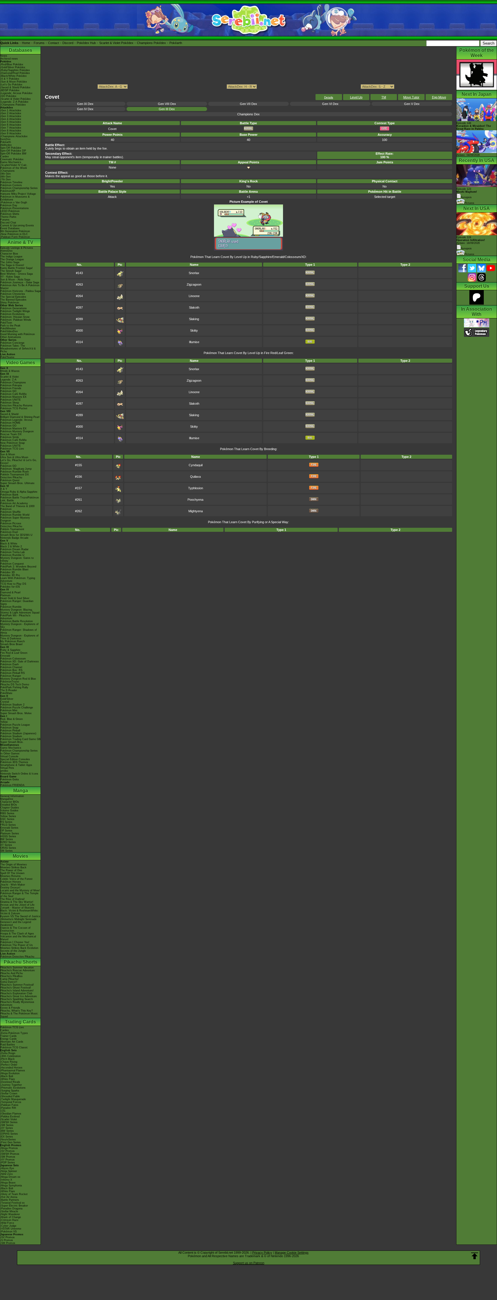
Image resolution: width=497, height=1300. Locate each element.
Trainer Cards (8, 1036)
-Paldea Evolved (10, 1116)
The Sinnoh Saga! (11, 270)
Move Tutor (411, 97)
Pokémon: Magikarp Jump (16, 468)
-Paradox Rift (8, 1107)
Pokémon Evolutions (12, 314)
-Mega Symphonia (11, 1185)
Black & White (8, 543)
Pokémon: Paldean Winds (15, 319)
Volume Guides (9, 810)
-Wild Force (7, 1222)
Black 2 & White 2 (11, 546)
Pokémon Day (8, 205)
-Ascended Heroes (11, 1067)
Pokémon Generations (13, 308)
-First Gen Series (10, 1142)
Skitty (194, 330)
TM (383, 97)
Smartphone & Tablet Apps (16, 765)
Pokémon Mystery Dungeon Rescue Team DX (17, 433)
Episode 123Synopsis (466, 193)
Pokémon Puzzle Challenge (16, 707)
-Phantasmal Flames (12, 1070)
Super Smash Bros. (12, 742)
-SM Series (7, 1125)
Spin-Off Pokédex (10, 147)
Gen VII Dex (248, 104)
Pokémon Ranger (10, 675)
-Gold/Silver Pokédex (12, 67)
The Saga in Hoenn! (12, 265)
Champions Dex (248, 114)
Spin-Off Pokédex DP (13, 150)
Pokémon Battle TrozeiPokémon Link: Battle (19, 499)
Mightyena (195, 511)
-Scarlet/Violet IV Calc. (14, 165)
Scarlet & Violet (9, 376)
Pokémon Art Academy (14, 503)
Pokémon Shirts (9, 214)
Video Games (20, 362)
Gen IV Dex (85, 109)
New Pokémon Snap (12, 442)
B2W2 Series (8, 842)
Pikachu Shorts (20, 961)
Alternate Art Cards (11, 1041)
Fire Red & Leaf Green (13, 652)
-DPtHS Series (9, 1133)
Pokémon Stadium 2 (12, 704)
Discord (67, 43)
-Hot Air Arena (8, 1197)
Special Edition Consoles (15, 759)
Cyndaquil (195, 465)
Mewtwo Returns (10, 876)
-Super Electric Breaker (14, 1205)
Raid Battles (7, 1044)
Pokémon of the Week (13, 168)
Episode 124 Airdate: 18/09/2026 (470, 240)
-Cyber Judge (8, 1225)
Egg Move (439, 97)
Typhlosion (195, 488)
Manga (20, 790)
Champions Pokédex (151, 43)
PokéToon (6, 322)
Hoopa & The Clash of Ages (17, 933)
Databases (20, 50)
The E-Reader (8, 690)
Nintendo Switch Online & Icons (19, 773)
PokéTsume (7, 357)
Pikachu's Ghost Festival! (15, 987)
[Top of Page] (474, 1256)
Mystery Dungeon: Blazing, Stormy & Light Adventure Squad (19, 611)
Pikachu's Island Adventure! (17, 990)
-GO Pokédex (8, 96)
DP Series (6, 830)
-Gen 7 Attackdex (10, 127)
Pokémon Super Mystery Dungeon (15, 519)
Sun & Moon (7, 454)
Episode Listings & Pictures (16, 247)
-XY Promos (7, 1159)
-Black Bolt (6, 1076)
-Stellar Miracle (9, 1211)
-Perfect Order (8, 1064)
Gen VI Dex (330, 104)
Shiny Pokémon (9, 302)
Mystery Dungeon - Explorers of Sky (19, 625)
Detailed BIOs (8, 804)
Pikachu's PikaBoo (11, 976)
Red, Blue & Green (11, 719)
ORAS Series (8, 847)
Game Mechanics (10, 162)
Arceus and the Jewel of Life (17, 904)
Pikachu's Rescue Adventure (17, 970)
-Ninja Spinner (8, 1171)
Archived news (9, 58)
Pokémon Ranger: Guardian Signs (16, 602)
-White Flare (7, 1079)
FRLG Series (8, 824)
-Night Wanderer (10, 1214)
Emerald (5, 655)
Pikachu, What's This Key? (16, 1010)
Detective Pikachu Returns (16, 405)
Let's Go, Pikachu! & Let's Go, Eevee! (18, 461)
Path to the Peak (10, 325)
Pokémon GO (8, 391)
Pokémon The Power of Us (16, 945)
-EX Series (6, 1136)
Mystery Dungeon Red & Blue (18, 678)
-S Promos (6, 1240)
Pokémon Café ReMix (13, 394)
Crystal (4, 701)
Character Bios (9, 253)
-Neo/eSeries (8, 1139)
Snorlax (194, 273)
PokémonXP (7, 191)
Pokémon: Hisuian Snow (15, 317)
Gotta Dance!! (8, 981)
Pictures (469, 203)
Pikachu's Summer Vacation (17, 967)
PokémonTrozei (9, 681)
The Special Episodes (13, 296)
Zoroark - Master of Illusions (17, 907)
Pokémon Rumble (11, 606)
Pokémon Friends (10, 388)
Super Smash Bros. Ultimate (17, 483)
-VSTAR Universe (10, 1228)
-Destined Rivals (10, 1082)
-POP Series (7, 1162)
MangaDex (6, 799)
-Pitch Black (7, 1059)
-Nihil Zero (6, 1174)
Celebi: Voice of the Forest (16, 879)
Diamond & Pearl (10, 592)
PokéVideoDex (9, 331)
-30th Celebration (10, 1056)
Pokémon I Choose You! (14, 942)
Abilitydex (6, 145)
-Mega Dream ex (10, 1176)
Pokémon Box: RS (11, 670)
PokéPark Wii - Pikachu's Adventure (15, 617)
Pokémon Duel (9, 532)
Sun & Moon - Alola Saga (15, 279)
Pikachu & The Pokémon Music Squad (19, 1015)
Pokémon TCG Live (12, 448)
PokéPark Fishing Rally (14, 687)
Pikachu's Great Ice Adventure (18, 996)
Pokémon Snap (9, 727)
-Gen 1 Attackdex (10, 110)
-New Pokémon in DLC (14, 234)
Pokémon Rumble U (12, 555)
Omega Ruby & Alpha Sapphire (18, 491)
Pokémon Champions (13, 382)
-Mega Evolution (10, 1073)
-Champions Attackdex (14, 136)
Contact (53, 43)
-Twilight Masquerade (13, 1099)
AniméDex (6, 250)
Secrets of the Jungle (13, 950)
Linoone (194, 296)
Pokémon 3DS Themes (14, 762)
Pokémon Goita (9, 779)
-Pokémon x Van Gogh (13, 202)
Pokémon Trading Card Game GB (20, 739)
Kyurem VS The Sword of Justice (20, 916)
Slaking (194, 319)
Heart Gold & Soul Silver (14, 598)
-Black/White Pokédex (13, 75)
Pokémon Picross (10, 523)
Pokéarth (175, 43)
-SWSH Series (9, 1122)
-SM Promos (7, 1156)
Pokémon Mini (8, 710)
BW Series (6, 839)
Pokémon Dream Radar (14, 549)
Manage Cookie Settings (292, 1252)
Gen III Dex (167, 109)
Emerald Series (9, 827)
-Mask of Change (10, 1217)
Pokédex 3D (7, 572)
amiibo (4, 770)
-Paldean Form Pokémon (15, 237)
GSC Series (7, 819)
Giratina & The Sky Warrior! (16, 902)
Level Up (356, 97)
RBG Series (7, 813)
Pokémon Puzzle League (15, 724)
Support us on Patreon (248, 1263)
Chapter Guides (9, 807)
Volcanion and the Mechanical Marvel (18, 938)
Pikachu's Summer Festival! (17, 984)
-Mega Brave (8, 1182)
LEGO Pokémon (10, 211)
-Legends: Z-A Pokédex (14, 101)
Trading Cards (20, 1021)
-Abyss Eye (7, 1168)
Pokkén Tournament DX (14, 474)
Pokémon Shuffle (10, 512)
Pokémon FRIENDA (12, 785)
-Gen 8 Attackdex (10, 130)
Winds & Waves (10, 371)
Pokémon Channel (11, 667)
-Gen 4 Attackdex (10, 119)
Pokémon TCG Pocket (13, 408)
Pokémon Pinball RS (12, 673)
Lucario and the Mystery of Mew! (20, 890)
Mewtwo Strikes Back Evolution (19, 948)
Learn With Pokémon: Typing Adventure (17, 579)
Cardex (4, 156)
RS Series (6, 822)
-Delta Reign (7, 1053)
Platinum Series (9, 833)
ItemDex (5, 139)
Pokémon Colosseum (13, 658)
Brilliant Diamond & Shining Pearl (19, 417)
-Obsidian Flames (10, 1113)
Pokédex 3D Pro (10, 575)
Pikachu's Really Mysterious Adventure (17, 1003)
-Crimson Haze (9, 1220)
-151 (2, 1110)
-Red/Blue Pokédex (11, 64)
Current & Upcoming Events (17, 225)
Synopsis (466, 248)
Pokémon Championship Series (19, 188)
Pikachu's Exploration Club (16, 993)
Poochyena (195, 499)
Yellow (4, 721)
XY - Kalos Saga (10, 276)
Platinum (5, 595)
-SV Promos (7, 1151)
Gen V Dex (412, 104)
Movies (20, 856)
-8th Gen (5, 176)
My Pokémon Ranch (12, 641)
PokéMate (6, 693)
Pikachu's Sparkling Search (16, 999)
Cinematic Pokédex (12, 159)
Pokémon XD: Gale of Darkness (19, 661)
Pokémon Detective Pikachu (17, 956)
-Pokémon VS (8, 1231)
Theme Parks (8, 216)
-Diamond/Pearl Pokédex (15, 73)
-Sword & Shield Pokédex (15, 87)
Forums (39, 43)
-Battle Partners (9, 1199)
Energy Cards (8, 1038)
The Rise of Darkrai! (12, 899)
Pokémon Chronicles (12, 293)
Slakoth (194, 307)
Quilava (195, 476)
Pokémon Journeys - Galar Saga (19, 282)
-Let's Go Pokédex (11, 84)
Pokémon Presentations (14, 208)
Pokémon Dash (9, 664)
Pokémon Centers (11, 185)
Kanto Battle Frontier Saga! (16, 268)
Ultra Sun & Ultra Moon (14, 457)
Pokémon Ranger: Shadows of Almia (18, 631)
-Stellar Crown (8, 1093)
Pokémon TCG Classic (14, 1047)
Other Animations (10, 337)
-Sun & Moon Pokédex (13, 81)
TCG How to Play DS (13, 583)
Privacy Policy (262, 1252)
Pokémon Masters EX (13, 396)
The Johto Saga (9, 262)
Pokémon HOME (10, 422)
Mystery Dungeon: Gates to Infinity (17, 559)
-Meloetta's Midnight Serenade (18, 919)
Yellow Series (8, 816)
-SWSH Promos (9, 1153)
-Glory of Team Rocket (14, 1194)
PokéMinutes (8, 328)
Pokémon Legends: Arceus (16, 419)
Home (26, 43)
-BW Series (7, 1130)
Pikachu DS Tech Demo (14, 684)
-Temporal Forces (10, 1102)
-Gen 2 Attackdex (10, 113)
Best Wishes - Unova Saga (16, 273)
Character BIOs (9, 801)
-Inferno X (6, 1179)
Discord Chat (8, 222)
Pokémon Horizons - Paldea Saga (20, 291)
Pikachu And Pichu (11, 973)
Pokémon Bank (9, 494)
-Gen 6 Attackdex (10, 124)
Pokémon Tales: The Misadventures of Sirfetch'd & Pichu (18, 348)
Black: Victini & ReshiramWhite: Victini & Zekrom (19, 912)
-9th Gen (5, 173)
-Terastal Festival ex (12, 1202)
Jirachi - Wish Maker (12, 884)
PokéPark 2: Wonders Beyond (18, 566)
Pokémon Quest (10, 480)
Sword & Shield (9, 414)
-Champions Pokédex (13, 104)
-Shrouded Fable (10, 1096)
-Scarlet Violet (8, 1119)
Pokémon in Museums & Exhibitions (15, 198)
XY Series (6, 845)
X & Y (3, 489)
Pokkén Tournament (12, 529)
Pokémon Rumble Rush (14, 471)
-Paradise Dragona (11, 1208)
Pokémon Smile (9, 437)
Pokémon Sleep (9, 402)
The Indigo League (11, 256)
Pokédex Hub (86, 43)
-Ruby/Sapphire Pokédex (15, 70)
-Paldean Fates (9, 1105)
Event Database (10, 228)
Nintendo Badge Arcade (14, 537)
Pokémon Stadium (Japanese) (18, 733)
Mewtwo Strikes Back (13, 867)
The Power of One (11, 870)
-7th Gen (5, 179)
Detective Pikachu (11, 477)
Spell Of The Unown (12, 873)
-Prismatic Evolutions (13, 1087)
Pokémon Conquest (12, 563)
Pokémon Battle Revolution (16, 621)
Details (328, 97)
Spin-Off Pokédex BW (13, 153)
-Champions (7, 170)
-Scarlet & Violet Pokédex (15, 99)
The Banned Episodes (13, 299)
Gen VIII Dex (167, 104)
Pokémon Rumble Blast (14, 569)
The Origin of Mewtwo (13, 864)
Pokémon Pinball (10, 730)
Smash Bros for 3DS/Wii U (16, 535)
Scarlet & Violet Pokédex (116, 43)
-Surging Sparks (9, 1090)
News (3, 55)
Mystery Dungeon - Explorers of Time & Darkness (19, 637)
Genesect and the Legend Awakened (15, 923)
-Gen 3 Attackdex (10, 116)
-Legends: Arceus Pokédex (16, 93)
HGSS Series (8, 836)
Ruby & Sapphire (10, 650)
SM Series (6, 850)
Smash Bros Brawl (11, 644)
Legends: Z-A (8, 379)
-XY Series (6, 1128)
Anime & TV (20, 242)
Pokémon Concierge (12, 342)
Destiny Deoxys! (10, 887)
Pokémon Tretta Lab (12, 552)
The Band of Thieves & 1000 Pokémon (17, 508)
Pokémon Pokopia (11, 385)
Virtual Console (9, 756)
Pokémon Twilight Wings (15, 311)
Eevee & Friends (10, 1007)
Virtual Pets (7, 767)
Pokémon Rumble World (14, 514)
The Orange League (12, 259)
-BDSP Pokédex (10, 90)
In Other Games (10, 753)
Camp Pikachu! (9, 979)
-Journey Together (11, 1084)
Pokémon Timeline (11, 182)
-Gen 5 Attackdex (10, 122)
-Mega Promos (9, 1148)
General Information (12, 796)
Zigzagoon (194, 284)
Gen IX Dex (85, 104)
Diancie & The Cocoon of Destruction (15, 929)
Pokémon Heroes (10, 881)
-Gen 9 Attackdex (10, 133)
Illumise (194, 342)
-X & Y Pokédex (9, 78)
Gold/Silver (6, 698)
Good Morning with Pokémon (17, 334)
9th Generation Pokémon (15, 231)
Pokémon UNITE (10, 399)
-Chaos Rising (8, 1061)
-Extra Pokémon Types (14, 1033)
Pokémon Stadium (11, 736)
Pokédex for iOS (10, 586)
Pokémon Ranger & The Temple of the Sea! (19, 895)
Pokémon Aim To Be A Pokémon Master (19, 287)
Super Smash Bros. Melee (16, 713)
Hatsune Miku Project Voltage (18, 193)
